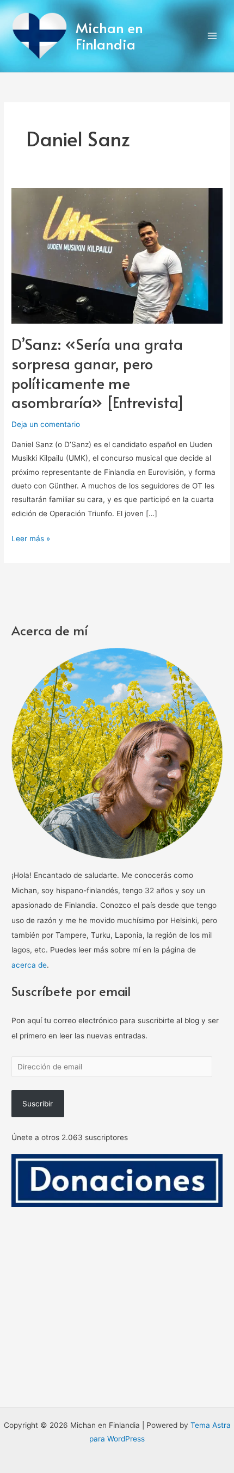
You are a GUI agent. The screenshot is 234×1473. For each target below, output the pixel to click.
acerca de (29, 965)
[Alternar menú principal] (212, 36)
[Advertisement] (117, 1329)
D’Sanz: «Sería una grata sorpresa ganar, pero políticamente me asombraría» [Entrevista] (97, 372)
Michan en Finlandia (109, 36)
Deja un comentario (45, 424)
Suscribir (37, 1103)
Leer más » (30, 537)
